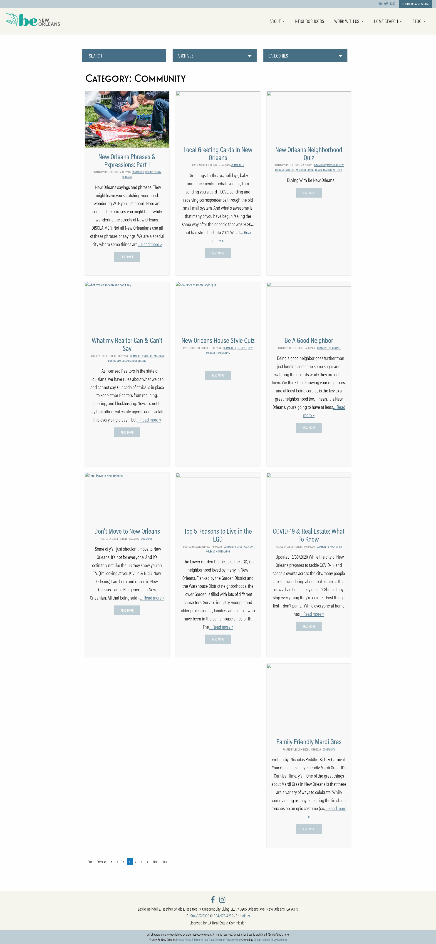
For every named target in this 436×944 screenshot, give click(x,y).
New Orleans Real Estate (328, 170)
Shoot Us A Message (415, 3)
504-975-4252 (387, 3)
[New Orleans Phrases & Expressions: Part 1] (127, 119)
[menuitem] (282, 21)
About (275, 21)
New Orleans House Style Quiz (218, 340)
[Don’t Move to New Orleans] (127, 497)
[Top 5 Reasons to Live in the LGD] (218, 497)
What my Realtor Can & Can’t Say (127, 344)
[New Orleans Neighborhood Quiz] (309, 115)
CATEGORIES (278, 55)
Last (165, 861)
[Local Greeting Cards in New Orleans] (218, 115)
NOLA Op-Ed (336, 546)
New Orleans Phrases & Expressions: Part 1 (127, 160)
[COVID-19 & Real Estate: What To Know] (309, 497)
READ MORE (127, 256)
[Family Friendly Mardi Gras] (309, 697)
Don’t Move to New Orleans (127, 530)
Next (155, 861)
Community (138, 172)
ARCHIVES (185, 55)
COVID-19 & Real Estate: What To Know (308, 534)
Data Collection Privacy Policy (225, 939)
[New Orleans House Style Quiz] (218, 306)
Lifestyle (242, 348)
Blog (416, 21)
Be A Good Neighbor (309, 340)
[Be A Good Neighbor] (309, 306)
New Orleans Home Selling (131, 360)
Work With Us (346, 21)
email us (244, 915)
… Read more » (150, 244)
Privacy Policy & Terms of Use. (192, 939)
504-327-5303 (199, 915)
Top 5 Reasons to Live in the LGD (218, 534)
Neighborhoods (309, 21)
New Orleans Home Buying (299, 170)
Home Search (386, 21)
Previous (101, 861)
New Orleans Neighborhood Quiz (308, 153)
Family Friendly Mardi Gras (309, 741)
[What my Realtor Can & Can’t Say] (127, 306)
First (89, 861)
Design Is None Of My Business (270, 939)
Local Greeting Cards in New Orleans (217, 153)
